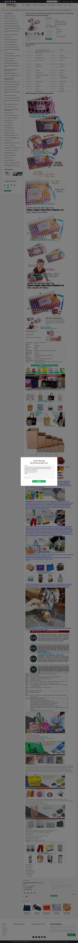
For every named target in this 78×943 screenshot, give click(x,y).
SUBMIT (39, 481)
